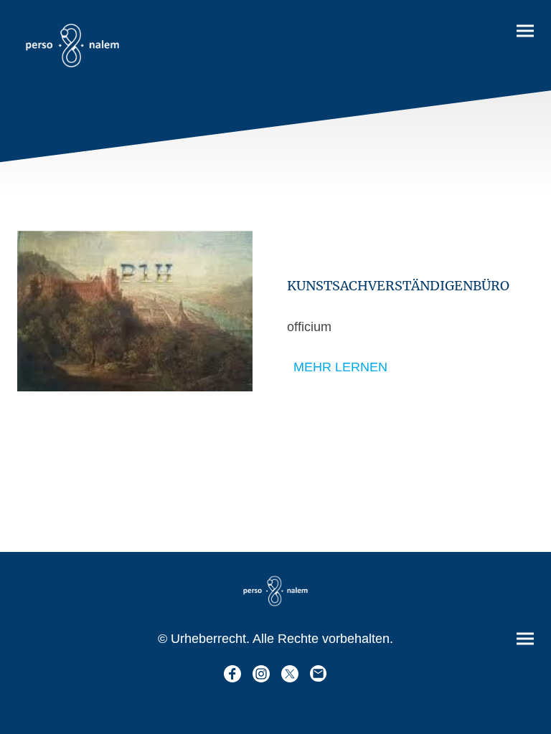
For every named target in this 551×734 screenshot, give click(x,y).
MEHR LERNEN (340, 367)
